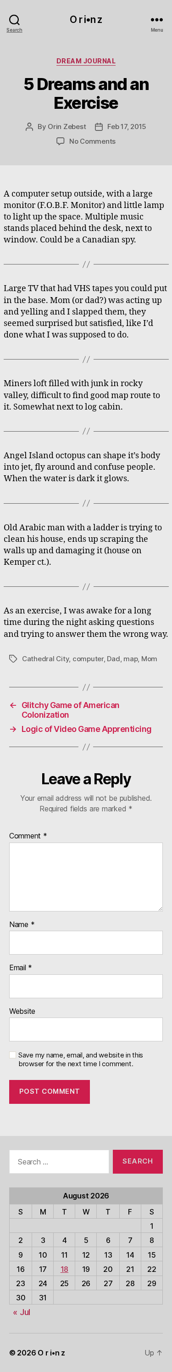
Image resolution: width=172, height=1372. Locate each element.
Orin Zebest (67, 126)
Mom (149, 658)
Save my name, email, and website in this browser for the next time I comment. (80, 1059)
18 (64, 1269)
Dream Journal (86, 61)
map (130, 658)
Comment (28, 836)
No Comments (92, 141)
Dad (113, 658)
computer (88, 658)
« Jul (21, 1312)
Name (21, 925)
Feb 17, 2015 (126, 126)
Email (20, 968)
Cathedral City (45, 658)
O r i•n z (86, 19)
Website (22, 1011)
